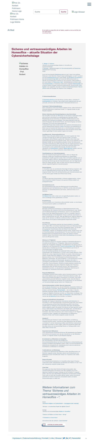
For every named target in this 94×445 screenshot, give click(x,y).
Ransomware (56, 82)
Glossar (58, 438)
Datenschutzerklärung (32, 438)
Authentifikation (54, 148)
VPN (59, 115)
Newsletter (76, 438)
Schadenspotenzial (51, 77)
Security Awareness (51, 287)
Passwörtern (68, 294)
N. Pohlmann (51, 63)
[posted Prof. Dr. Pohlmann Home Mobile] (16, 17)
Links (52, 438)
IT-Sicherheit (45, 68)
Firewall (62, 126)
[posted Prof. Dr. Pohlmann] (16, 6)
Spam (61, 82)
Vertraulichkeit (45, 230)
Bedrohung (53, 296)
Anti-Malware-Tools (46, 196)
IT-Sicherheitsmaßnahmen (48, 99)
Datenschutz (77, 68)
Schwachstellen (49, 83)
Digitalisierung (58, 74)
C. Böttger (44, 63)
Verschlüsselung (70, 235)
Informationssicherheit (66, 68)
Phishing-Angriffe (61, 290)
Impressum (16, 438)
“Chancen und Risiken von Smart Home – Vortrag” (54, 414)
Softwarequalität (76, 83)
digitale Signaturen (68, 148)
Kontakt (45, 438)
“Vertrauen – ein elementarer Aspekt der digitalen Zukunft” (56, 406)
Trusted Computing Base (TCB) (67, 246)
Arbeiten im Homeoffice (64, 411)
